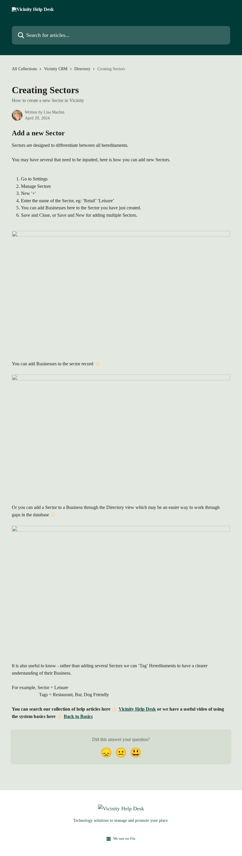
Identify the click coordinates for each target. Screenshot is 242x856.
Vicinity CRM (55, 69)
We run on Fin (124, 838)
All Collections (24, 69)
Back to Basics (78, 716)
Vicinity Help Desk (137, 709)
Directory (82, 69)
